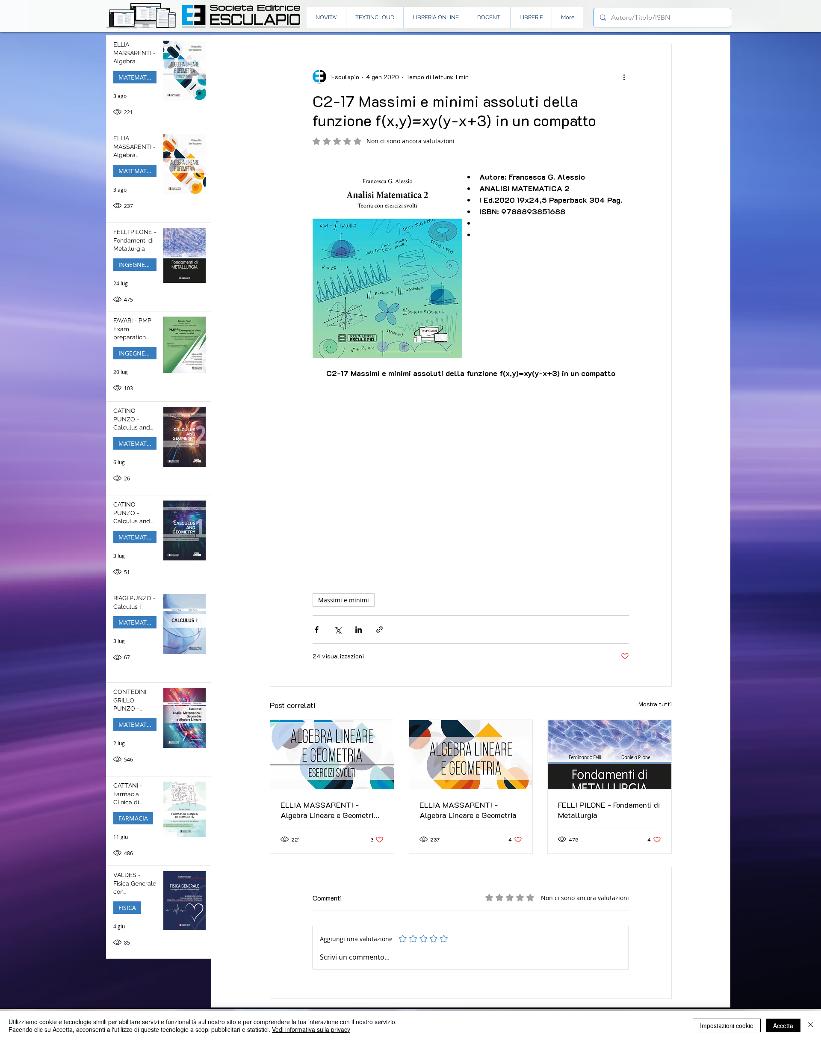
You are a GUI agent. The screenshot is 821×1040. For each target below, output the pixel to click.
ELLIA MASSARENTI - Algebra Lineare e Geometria (468, 810)
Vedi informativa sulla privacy (311, 1029)
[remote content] (471, 476)
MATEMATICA (137, 77)
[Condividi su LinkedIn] (358, 629)
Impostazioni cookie (726, 1025)
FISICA (127, 908)
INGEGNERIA (136, 265)
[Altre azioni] (624, 76)
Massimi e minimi (343, 600)
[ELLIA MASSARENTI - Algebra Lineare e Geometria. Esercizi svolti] (332, 754)
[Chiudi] (811, 1025)
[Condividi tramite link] (379, 629)
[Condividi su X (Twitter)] (338, 629)
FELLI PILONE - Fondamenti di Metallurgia (609, 810)
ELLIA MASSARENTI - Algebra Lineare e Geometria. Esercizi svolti (330, 810)
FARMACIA (133, 818)
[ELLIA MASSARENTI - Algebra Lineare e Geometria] (471, 754)
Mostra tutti (655, 704)
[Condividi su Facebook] (317, 629)
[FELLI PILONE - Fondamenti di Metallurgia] (609, 754)
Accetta (783, 1025)
